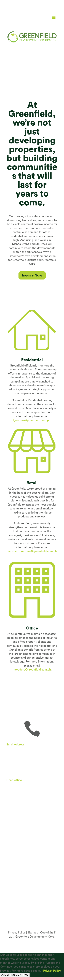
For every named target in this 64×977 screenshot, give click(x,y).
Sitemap (33, 932)
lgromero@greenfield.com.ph (31, 420)
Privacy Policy (16, 932)
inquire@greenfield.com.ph (23, 748)
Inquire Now (32, 275)
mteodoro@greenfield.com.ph (32, 669)
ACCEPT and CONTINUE (14, 975)
